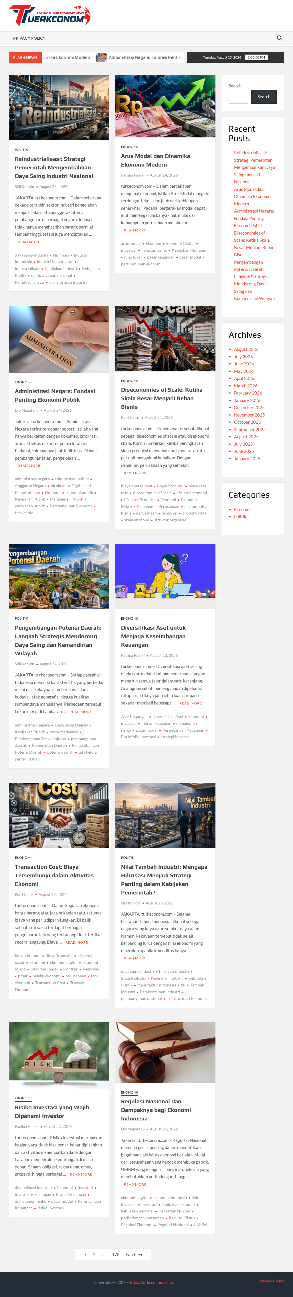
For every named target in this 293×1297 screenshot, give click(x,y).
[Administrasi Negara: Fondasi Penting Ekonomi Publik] (68, 57)
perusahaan (146, 513)
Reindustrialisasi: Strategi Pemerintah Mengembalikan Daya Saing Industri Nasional (54, 167)
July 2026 (243, 356)
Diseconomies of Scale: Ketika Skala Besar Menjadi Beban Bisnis (162, 398)
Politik (21, 149)
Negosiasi (91, 968)
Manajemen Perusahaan (158, 506)
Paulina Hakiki (132, 175)
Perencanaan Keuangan (183, 730)
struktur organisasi (171, 519)
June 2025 (244, 451)
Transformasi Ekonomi (187, 998)
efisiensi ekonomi (192, 492)
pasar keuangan (161, 257)
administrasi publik (72, 478)
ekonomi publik (79, 492)
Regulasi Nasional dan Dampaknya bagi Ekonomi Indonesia (156, 1110)
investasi (85, 1187)
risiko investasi (50, 1207)
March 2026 (246, 385)
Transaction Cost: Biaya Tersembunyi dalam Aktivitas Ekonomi (54, 875)
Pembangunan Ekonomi (71, 505)
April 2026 (244, 378)
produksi (169, 513)
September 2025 (250, 429)
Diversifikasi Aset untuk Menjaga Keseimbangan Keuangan (153, 636)
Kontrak (70, 968)
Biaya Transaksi (59, 955)
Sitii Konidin (24, 186)
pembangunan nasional (51, 275)
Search (235, 85)
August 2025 (246, 436)
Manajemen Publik (66, 499)
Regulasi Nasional (173, 1224)
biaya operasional (136, 485)
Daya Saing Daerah (71, 724)
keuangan (42, 1194)
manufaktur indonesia (156, 984)
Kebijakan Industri (61, 268)
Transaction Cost (50, 982)
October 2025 (247, 422)
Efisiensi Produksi (140, 499)
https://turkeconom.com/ (151, 1282)
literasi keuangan (156, 723)
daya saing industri (31, 255)
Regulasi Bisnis (182, 1217)
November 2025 (249, 414)
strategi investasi (176, 736)
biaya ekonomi (28, 955)
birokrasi (59, 485)
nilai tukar (133, 257)
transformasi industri (68, 282)
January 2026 (247, 400)
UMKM (200, 1224)
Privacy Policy (29, 38)
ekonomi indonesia (170, 1197)
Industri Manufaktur (55, 261)
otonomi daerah (64, 731)
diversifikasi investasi (33, 1187)
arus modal (131, 243)
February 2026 (248, 392)
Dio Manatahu (26, 410)
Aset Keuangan (134, 716)
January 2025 (247, 458)
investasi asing (154, 250)
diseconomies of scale (152, 492)
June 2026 (244, 363)
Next (131, 1254)
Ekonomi (129, 147)
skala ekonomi (136, 519)
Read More (29, 242)
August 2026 (246, 349)
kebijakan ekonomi (178, 1204)
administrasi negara (32, 478)
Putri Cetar (130, 417)
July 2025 (243, 444)
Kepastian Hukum (174, 1210)
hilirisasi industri (174, 971)
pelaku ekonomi (47, 975)
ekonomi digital (64, 962)
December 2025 (249, 407)
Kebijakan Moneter (189, 250)
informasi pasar (44, 968)
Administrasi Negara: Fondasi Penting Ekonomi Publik (129, 57)
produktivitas (194, 513)
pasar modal (190, 257)
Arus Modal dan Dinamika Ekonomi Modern (251, 196)
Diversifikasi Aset (168, 716)
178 (116, 1254)
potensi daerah (60, 752)
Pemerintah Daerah (49, 745)
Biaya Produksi (170, 485)
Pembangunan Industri (160, 991)
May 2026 (244, 371)
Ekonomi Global (180, 243)
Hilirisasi (61, 255)
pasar (23, 975)
